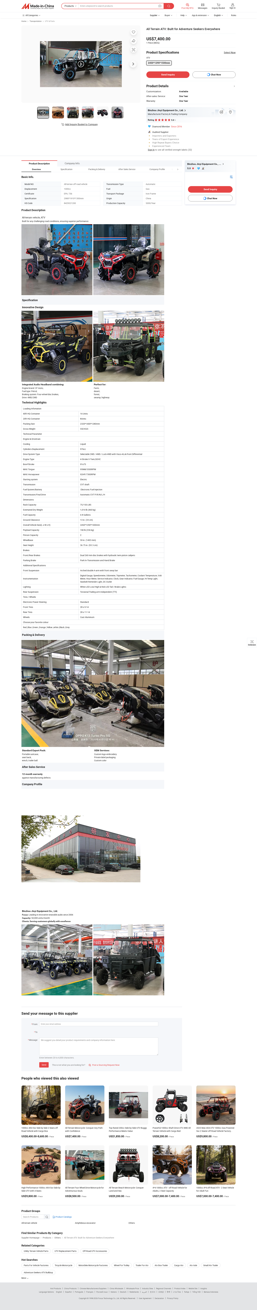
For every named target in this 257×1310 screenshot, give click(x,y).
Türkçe (186, 1292)
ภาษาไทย (177, 1292)
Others (131, 1222)
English (59, 1292)
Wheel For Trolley (121, 1265)
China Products (70, 1288)
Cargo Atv (178, 1265)
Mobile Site (193, 1288)
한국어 (152, 1292)
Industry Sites (147, 1288)
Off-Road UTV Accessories (95, 1251)
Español (68, 1292)
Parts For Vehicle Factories (36, 1265)
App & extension (199, 15)
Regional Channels (163, 1288)
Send (44, 1064)
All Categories (31, 15)
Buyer (167, 15)
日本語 (161, 1292)
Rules (233, 15)
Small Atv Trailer (210, 1265)
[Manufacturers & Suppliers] (37, 6)
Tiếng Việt (196, 1292)
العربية (144, 1292)
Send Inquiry (168, 74)
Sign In (151, 149)
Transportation (36, 21)
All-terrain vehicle (29, 1222)
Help (182, 15)
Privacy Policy (172, 1298)
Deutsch (123, 1292)
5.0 (189, 168)
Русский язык (102, 1292)
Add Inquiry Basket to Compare (81, 124)
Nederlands (134, 1292)
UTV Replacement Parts (65, 1251)
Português (79, 1292)
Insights (203, 1288)
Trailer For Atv (142, 1265)
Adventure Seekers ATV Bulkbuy (38, 1272)
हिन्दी (168, 1292)
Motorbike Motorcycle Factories (93, 1265)
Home (23, 21)
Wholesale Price (132, 1288)
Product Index (179, 1288)
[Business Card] (231, 176)
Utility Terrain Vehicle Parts (36, 1251)
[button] (172, 169)
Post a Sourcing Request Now (104, 1065)
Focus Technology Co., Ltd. (109, 1298)
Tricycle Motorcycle (63, 1265)
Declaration (159, 1298)
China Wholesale (116, 1288)
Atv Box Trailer (161, 1265)
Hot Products (55, 1288)
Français (89, 1292)
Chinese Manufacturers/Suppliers (93, 1288)
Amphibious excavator (85, 1222)
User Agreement (145, 1298)
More (24, 1278)
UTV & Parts (50, 21)
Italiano (114, 1292)
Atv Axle (193, 1265)
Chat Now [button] (216, 74)
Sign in (232, 7)
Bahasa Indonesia (211, 1292)
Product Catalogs (63, 1216)
